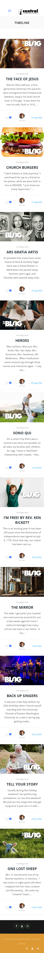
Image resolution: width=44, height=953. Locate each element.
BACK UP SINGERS (22, 695)
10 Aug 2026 (36, 290)
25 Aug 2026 (36, 117)
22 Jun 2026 (37, 907)
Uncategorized (22, 74)
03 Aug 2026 (36, 383)
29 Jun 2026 (37, 819)
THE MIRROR (22, 607)
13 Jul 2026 (37, 646)
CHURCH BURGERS (22, 167)
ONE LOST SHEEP (22, 868)
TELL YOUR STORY (22, 784)
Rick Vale (22, 121)
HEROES (22, 340)
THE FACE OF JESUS (22, 78)
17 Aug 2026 (36, 202)
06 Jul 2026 (37, 734)
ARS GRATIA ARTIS (22, 252)
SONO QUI (22, 432)
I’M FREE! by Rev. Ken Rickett (22, 520)
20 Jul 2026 (37, 557)
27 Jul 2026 (37, 467)
